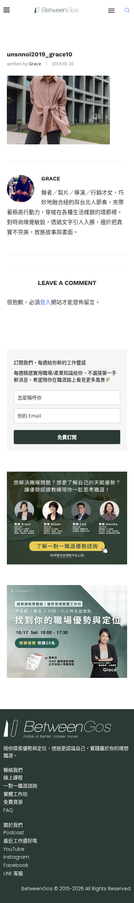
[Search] (127, 10)
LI (13, 873)
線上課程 (13, 777)
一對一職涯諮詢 (20, 785)
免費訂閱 (67, 437)
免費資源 (13, 802)
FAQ (8, 810)
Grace (35, 63)
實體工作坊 (15, 794)
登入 (45, 302)
